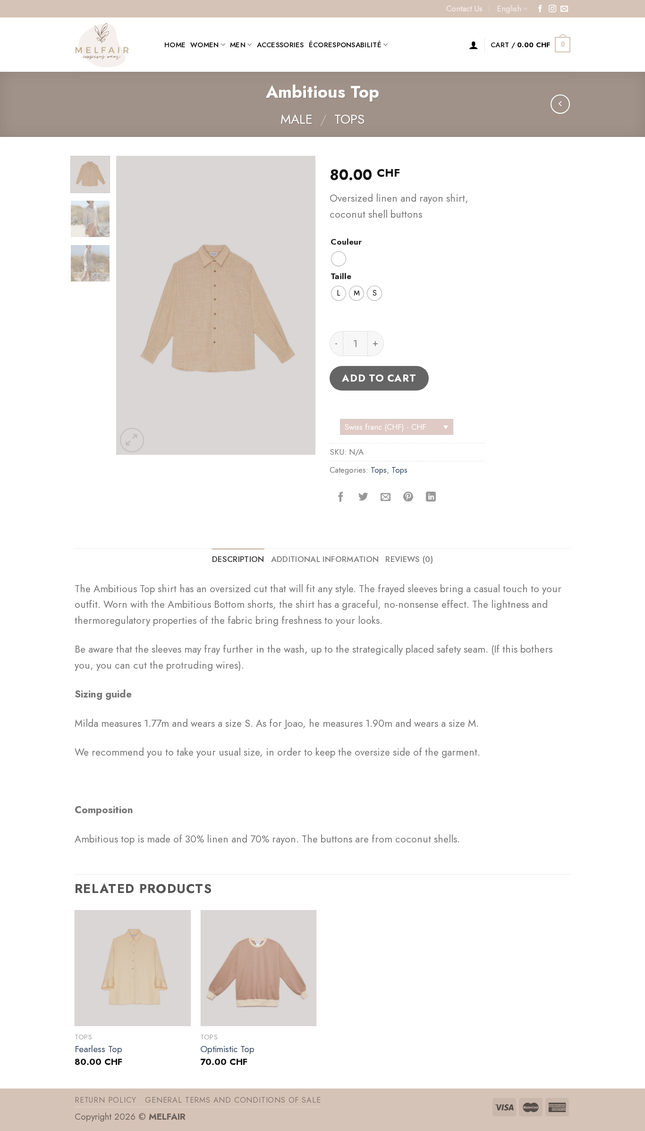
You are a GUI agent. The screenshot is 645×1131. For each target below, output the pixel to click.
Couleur (346, 242)
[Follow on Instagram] (552, 9)
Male (296, 119)
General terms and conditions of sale (233, 1100)
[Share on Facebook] (341, 496)
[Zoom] (132, 440)
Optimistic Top (227, 1049)
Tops (349, 119)
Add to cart (379, 378)
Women (204, 45)
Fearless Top (98, 1049)
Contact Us (464, 8)
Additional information (325, 559)
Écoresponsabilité (345, 45)
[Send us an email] (564, 9)
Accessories (280, 45)
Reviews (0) (409, 559)
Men (238, 45)
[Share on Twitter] (363, 496)
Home (175, 45)
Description (238, 559)
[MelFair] (112, 44)
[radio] (338, 259)
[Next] (299, 305)
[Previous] (132, 305)
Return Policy (105, 1100)
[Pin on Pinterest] (408, 496)
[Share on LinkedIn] (431, 496)
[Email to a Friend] (385, 496)
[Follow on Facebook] (540, 9)
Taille (341, 276)
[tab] (238, 559)
